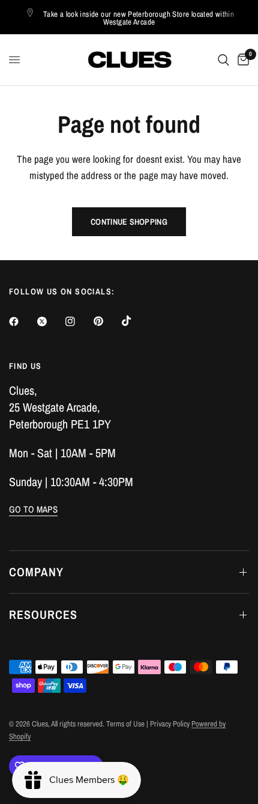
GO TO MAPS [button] (33, 509)
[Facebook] (22, 321)
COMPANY (36, 572)
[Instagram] (78, 321)
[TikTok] (135, 321)
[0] (241, 59)
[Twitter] (50, 321)
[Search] (223, 59)
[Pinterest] (107, 321)
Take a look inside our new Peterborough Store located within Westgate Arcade (138, 18)
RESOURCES (43, 614)
